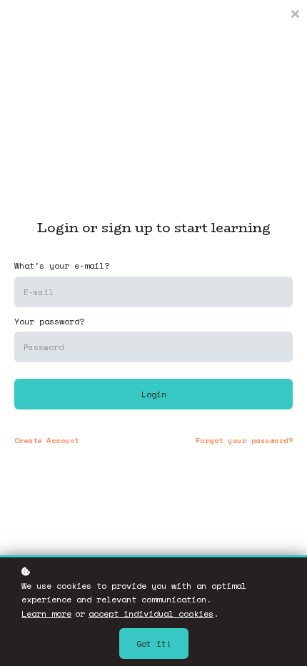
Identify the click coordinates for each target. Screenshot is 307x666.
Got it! (153, 643)
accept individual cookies (151, 613)
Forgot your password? (244, 440)
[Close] (295, 12)
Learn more (46, 613)
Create (46, 440)
